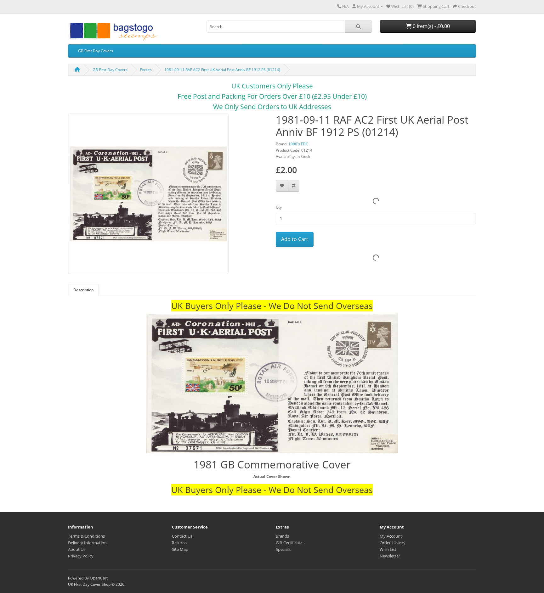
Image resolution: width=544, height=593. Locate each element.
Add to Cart (294, 239)
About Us (76, 549)
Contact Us (182, 536)
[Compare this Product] (293, 186)
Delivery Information (87, 542)
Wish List (388, 549)
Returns (179, 542)
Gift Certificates (290, 542)
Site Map (180, 549)
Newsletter (390, 556)
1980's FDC (298, 144)
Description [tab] (83, 290)
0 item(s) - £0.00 (430, 26)
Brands (282, 536)
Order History (392, 542)
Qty (279, 207)
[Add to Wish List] (282, 186)
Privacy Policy (81, 556)
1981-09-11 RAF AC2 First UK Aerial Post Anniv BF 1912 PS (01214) (222, 69)
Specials (283, 549)
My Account (391, 536)
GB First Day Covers (95, 50)
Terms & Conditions (86, 536)
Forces (146, 69)
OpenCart (99, 578)
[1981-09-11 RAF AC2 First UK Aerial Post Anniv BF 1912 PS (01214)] (148, 196)
